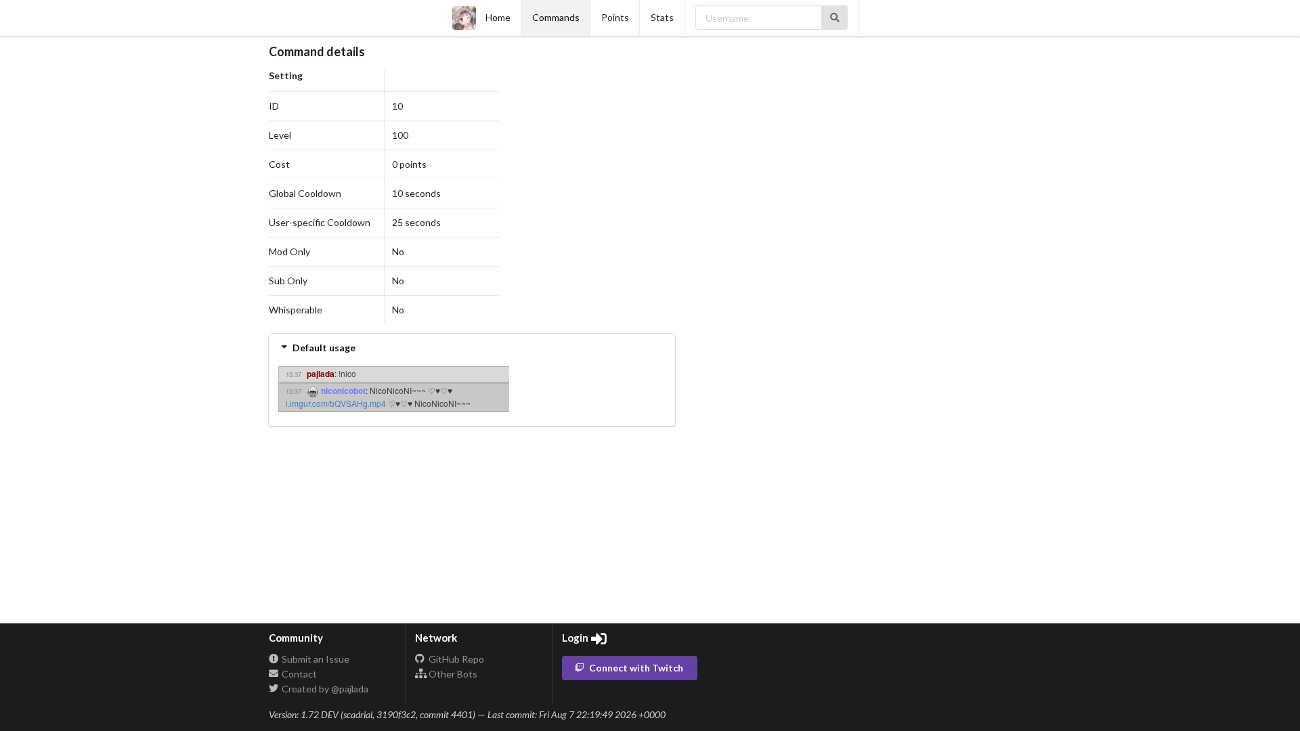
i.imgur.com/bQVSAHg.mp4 (336, 403)
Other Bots (452, 674)
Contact (298, 674)
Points (615, 17)
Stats (662, 17)
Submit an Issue (314, 659)
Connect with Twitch (636, 667)
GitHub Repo (455, 659)
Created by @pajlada (324, 688)
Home (498, 17)
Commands (556, 17)
